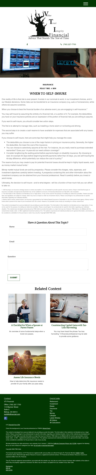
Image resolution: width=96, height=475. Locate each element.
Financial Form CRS (14, 425)
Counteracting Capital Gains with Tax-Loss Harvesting (69, 326)
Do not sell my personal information (44, 445)
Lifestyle (53, 415)
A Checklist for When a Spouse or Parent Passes (27, 326)
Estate (52, 406)
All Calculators (55, 422)
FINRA (77, 453)
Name (12, 226)
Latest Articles (55, 418)
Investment (54, 404)
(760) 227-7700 (69, 44)
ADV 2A (8, 468)
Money (52, 413)
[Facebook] (27, 44)
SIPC (82, 453)
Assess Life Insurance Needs (27, 377)
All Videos (53, 420)
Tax (51, 411)
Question (12, 256)
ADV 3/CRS (9, 470)
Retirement (54, 401)
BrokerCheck (46, 428)
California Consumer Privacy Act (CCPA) (64, 443)
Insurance (53, 408)
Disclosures (9, 466)
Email (11, 241)
